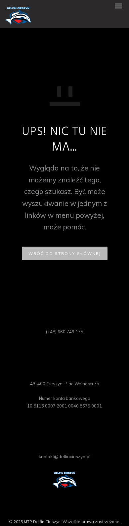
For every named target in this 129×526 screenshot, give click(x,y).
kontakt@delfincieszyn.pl (64, 456)
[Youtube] (69, 510)
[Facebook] (50, 510)
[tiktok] (79, 510)
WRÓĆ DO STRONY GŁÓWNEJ (64, 253)
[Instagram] (59, 510)
